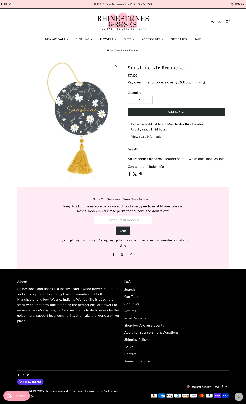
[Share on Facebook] (130, 174)
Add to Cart (177, 112)
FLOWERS (107, 39)
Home (110, 50)
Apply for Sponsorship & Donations (151, 332)
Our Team (131, 296)
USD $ (238, 4)
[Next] (180, 4)
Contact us (136, 166)
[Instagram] (6, 4)
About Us (131, 304)
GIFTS (128, 39)
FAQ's (129, 347)
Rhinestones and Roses (64, 391)
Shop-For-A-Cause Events (144, 325)
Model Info (155, 166)
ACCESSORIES (151, 39)
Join (123, 231)
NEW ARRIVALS (55, 39)
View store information (147, 136)
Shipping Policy (136, 339)
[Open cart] (227, 21)
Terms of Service (137, 361)
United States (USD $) (207, 387)
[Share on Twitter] (135, 174)
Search (129, 289)
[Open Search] (212, 21)
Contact (130, 354)
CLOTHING (83, 39)
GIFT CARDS (179, 39)
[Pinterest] (10, 4)
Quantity (134, 93)
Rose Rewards (135, 318)
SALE (197, 39)
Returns (130, 311)
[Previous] (66, 4)
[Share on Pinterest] (140, 174)
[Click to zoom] (116, 67)
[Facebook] (1, 4)
